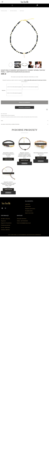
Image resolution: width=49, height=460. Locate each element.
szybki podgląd (8, 159)
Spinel (28, 116)
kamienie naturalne (20, 116)
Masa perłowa (7, 116)
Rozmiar (3, 90)
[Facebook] (2, 208)
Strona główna (4, 10)
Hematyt (25, 116)
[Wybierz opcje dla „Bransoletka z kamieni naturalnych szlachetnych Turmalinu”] (15, 143)
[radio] (14, 87)
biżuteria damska (13, 116)
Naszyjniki (22, 10)
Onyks (31, 116)
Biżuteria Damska (13, 10)
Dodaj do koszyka (24, 102)
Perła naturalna (34, 116)
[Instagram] (5, 208)
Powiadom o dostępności (24, 107)
